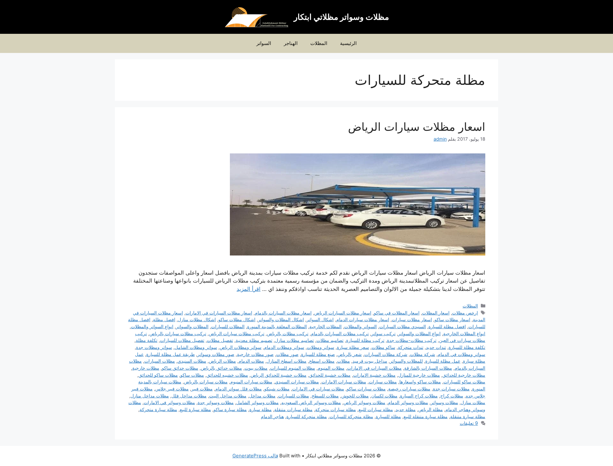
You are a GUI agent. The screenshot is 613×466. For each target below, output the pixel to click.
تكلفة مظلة (146, 340)
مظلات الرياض (222, 361)
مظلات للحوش (355, 395)
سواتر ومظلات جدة (154, 347)
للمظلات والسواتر (406, 361)
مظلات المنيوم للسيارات (292, 368)
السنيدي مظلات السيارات (402, 326)
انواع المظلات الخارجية (464, 333)
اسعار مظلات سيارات (412, 319)
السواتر (263, 43)
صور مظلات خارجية (255, 354)
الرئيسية (348, 43)
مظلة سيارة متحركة (158, 409)
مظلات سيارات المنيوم (251, 381)
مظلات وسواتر (444, 402)
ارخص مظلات (465, 312)
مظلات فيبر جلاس (172, 388)
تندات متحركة (410, 347)
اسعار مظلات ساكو (452, 319)
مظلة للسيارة (388, 416)
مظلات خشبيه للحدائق (227, 375)
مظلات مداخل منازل (150, 395)
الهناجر (291, 43)
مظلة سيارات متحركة (335, 409)
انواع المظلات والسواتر (419, 333)
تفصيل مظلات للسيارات (182, 340)
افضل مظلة (164, 319)
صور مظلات (287, 354)
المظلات (318, 43)
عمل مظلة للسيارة (442, 361)
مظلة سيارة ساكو (230, 409)
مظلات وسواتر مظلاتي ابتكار (341, 17)
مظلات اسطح (322, 361)
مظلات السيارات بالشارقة (428, 368)
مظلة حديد (406, 409)
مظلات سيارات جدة (451, 388)
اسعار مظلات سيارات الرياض (416, 126)
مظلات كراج (451, 395)
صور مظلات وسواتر (215, 354)
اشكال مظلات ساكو (236, 319)
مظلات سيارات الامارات (344, 381)
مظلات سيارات (383, 381)
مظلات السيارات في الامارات (374, 368)
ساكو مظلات (383, 347)
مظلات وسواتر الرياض (364, 402)
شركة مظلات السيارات (385, 354)
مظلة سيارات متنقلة (293, 409)
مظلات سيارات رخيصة (409, 388)
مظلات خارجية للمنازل (419, 375)
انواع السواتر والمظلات (152, 326)
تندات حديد (436, 347)
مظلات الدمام (251, 361)
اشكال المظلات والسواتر (281, 319)
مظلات (343, 361)
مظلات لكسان (384, 395)
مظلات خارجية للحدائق (464, 375)
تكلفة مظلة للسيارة (467, 347)
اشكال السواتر (320, 319)
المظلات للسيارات (228, 326)
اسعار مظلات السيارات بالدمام (283, 312)
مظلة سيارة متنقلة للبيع (426, 416)
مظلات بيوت (256, 368)
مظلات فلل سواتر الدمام (238, 388)
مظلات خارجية (145, 368)
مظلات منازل (473, 402)
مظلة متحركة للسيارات (351, 416)
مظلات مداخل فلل (189, 395)
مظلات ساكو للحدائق (158, 375)
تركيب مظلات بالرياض (287, 333)
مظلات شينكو (277, 388)
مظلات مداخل (262, 395)
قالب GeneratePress (255, 456)
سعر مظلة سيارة (353, 347)
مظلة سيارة (260, 409)
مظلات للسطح (325, 395)
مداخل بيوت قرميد (369, 361)
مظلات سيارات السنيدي (297, 381)
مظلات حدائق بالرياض (221, 368)
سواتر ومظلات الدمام (284, 347)
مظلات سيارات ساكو (366, 388)
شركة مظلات (422, 354)
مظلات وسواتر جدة (216, 402)
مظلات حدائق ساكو (180, 368)
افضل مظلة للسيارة (447, 326)
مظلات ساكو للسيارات (464, 381)
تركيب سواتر (383, 333)
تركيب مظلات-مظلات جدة (411, 340)
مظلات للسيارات (293, 395)
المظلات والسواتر (192, 326)
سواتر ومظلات (320, 347)
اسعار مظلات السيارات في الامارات (218, 312)
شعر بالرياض (349, 354)
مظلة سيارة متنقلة (467, 416)
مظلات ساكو (192, 375)
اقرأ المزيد (249, 289)
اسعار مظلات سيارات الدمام (362, 319)
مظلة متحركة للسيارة (306, 416)
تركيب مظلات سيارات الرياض (236, 333)
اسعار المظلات (436, 312)
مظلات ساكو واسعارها (420, 381)
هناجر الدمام (272, 416)
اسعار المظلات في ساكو (397, 312)
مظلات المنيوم (331, 368)
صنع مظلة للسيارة (318, 354)
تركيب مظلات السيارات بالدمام (340, 333)
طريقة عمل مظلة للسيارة (170, 354)
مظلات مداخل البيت (227, 395)
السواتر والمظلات (360, 326)
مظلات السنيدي (192, 361)
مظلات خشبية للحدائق (330, 375)
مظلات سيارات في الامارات (318, 388)
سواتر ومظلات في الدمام (461, 354)
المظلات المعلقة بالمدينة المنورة (277, 326)
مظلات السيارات (159, 361)
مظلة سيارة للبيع (195, 409)
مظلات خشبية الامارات (374, 375)
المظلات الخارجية (325, 326)
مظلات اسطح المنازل (286, 361)
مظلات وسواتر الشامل (257, 402)
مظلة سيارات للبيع (376, 409)
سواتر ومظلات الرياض (240, 347)
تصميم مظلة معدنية (254, 340)
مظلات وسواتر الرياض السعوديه (311, 402)
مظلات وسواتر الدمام (408, 402)
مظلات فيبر (202, 388)
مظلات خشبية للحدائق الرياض (278, 375)
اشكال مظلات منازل (197, 319)
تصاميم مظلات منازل (294, 340)
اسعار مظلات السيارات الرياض (342, 312)
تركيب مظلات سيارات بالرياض (177, 333)
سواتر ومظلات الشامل (196, 347)
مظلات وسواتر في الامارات (169, 402)
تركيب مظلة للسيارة (365, 340)
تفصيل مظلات (220, 340)
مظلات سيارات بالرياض (206, 381)
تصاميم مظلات (330, 340)
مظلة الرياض (430, 409)
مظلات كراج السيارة (419, 395)
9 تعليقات (469, 423)
